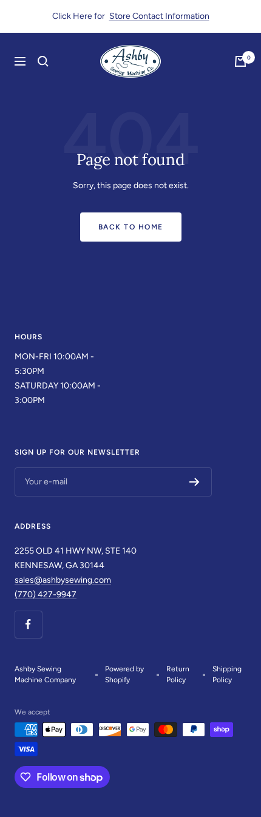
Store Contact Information (159, 16)
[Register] (194, 482)
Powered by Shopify (124, 674)
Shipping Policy (227, 674)
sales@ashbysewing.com (63, 580)
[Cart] (240, 61)
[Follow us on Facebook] (28, 624)
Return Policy (177, 674)
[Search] (43, 61)
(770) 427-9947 (45, 594)
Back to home (130, 227)
